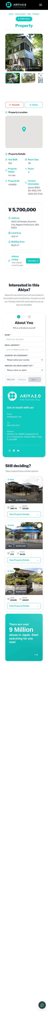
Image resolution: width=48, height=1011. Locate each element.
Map (29, 14)
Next (33, 379)
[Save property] (39, 480)
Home (11, 14)
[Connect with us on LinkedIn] (14, 450)
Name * (8, 335)
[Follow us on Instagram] (9, 450)
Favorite (16, 105)
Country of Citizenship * (16, 355)
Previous (22, 379)
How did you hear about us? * (19, 366)
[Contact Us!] (42, 1005)
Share (35, 105)
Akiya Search (20, 14)
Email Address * (12, 345)
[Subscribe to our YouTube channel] (18, 450)
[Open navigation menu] (40, 5)
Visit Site (32, 261)
